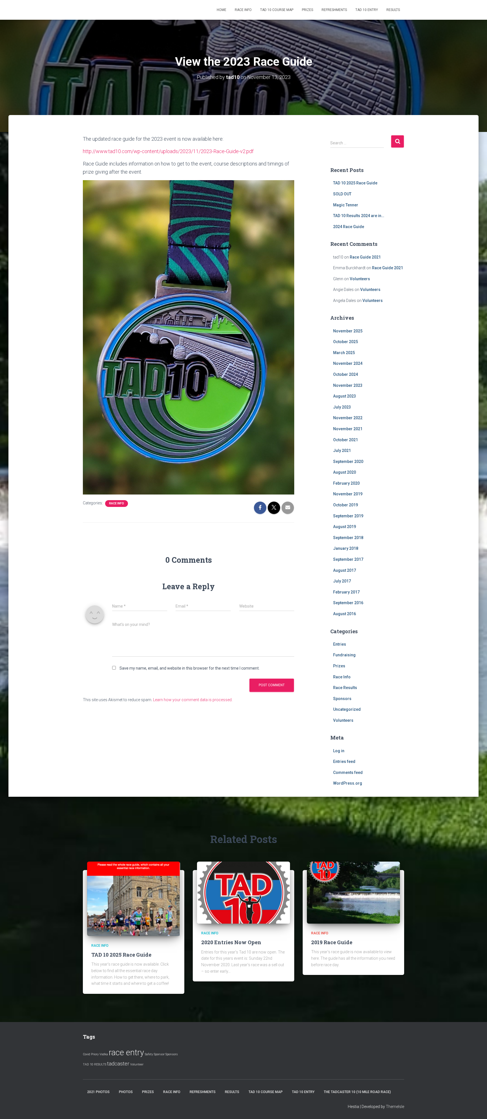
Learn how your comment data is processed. (193, 700)
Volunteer (136, 1064)
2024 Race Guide (348, 226)
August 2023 (344, 396)
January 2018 (345, 548)
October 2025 (345, 341)
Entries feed (344, 761)
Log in (338, 751)
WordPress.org (347, 783)
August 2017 (344, 570)
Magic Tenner (345, 205)
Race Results (345, 687)
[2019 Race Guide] (353, 892)
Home (221, 10)
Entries (339, 644)
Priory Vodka (99, 1054)
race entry (126, 1052)
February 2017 (346, 592)
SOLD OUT (342, 194)
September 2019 (348, 516)
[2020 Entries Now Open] (243, 892)
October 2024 (345, 374)
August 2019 (344, 526)
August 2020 (344, 472)
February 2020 (346, 483)
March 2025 (344, 352)
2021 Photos (98, 1092)
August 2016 (344, 614)
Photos (126, 1092)
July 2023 (342, 407)
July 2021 (342, 450)
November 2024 (347, 363)
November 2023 (347, 385)
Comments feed (348, 772)
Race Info (243, 10)
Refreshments (334, 10)
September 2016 (348, 603)
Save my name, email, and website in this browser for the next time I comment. (189, 668)
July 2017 (342, 581)
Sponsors (342, 698)
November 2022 (347, 418)
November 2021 (347, 429)
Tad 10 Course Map (276, 10)
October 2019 (345, 505)
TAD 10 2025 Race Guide (355, 183)
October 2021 (345, 440)
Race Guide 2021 (365, 257)
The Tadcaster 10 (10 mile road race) (357, 1092)
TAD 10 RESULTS (94, 1064)
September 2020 (348, 461)
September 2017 (348, 559)
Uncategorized (347, 709)
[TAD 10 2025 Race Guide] (133, 898)
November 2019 (347, 494)
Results (393, 10)
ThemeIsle (395, 1106)
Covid (86, 1054)
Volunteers (360, 279)
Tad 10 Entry (366, 10)
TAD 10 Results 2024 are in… (358, 215)
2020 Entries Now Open (231, 942)
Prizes (307, 10)
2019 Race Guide (331, 942)
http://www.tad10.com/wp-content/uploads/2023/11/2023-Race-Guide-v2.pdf (168, 151)
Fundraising (344, 655)
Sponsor (159, 1054)
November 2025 (347, 331)
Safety (149, 1054)
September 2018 (348, 537)
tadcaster (118, 1063)
